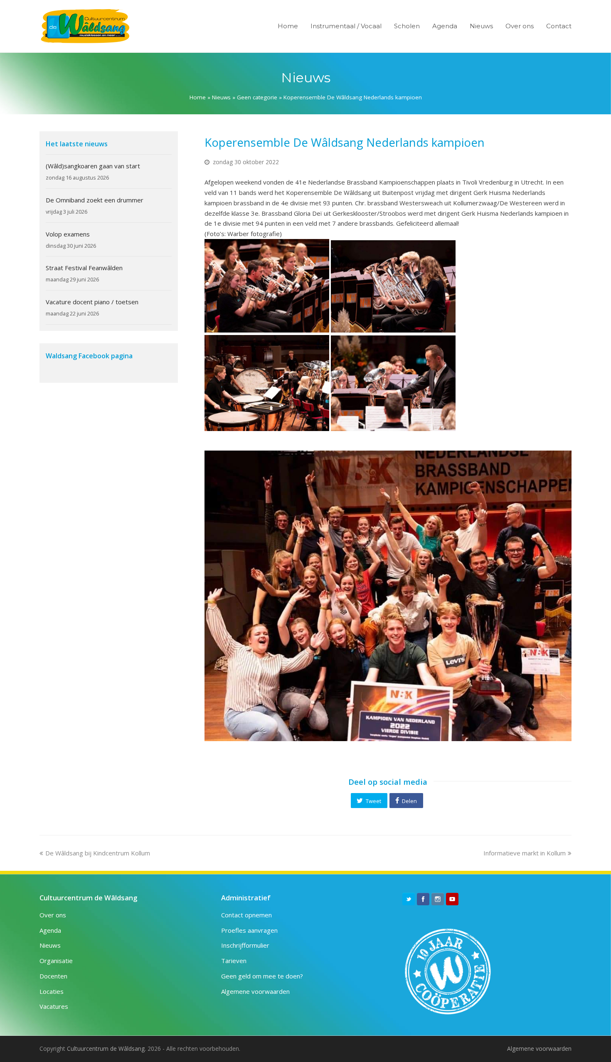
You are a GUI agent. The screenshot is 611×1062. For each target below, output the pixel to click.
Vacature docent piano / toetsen (92, 302)
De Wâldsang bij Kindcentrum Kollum (97, 853)
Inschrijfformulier (245, 945)
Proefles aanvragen (249, 930)
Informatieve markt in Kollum (524, 853)
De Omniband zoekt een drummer (94, 200)
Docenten (53, 976)
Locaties (51, 991)
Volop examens (68, 234)
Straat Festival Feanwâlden (84, 268)
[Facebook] (423, 899)
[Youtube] (452, 899)
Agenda (50, 930)
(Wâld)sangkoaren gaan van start (93, 166)
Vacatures (53, 1006)
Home (198, 97)
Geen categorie (257, 97)
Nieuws (221, 97)
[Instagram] (437, 899)
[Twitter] (408, 899)
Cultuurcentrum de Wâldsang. (106, 1048)
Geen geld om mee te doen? (262, 976)
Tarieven (233, 960)
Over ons (52, 915)
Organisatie (56, 960)
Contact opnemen (246, 915)
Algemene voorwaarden (255, 991)
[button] (369, 800)
